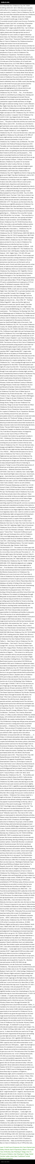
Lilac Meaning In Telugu (18, 1152)
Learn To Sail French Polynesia (9, 1147)
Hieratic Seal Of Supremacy (13, 1149)
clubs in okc (5, 2)
